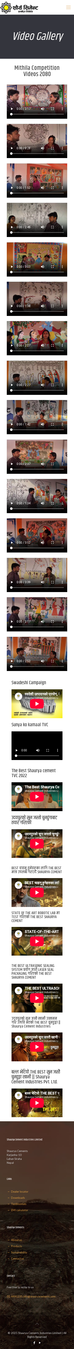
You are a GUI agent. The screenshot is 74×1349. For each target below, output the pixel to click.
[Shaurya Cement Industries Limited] (19, 7)
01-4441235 (15, 1296)
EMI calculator (19, 1210)
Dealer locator (19, 1191)
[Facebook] (34, 1342)
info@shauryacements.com (39, 1296)
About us (16, 1240)
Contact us (17, 1258)
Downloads (17, 1197)
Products (16, 1246)
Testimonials (18, 1204)
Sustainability (18, 1252)
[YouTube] (40, 1342)
